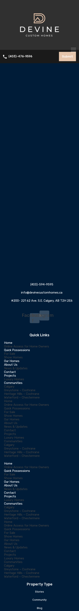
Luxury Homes (14, 379)
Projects (10, 375)
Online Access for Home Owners (26, 346)
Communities (13, 383)
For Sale (9, 354)
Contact (10, 372)
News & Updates (16, 368)
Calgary (9, 386)
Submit (67, 56)
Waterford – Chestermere (22, 397)
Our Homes (11, 361)
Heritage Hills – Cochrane (21, 394)
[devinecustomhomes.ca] (39, 45)
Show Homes (13, 357)
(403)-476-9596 (20, 56)
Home (8, 343)
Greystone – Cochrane (19, 390)
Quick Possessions (17, 350)
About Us (10, 364)
